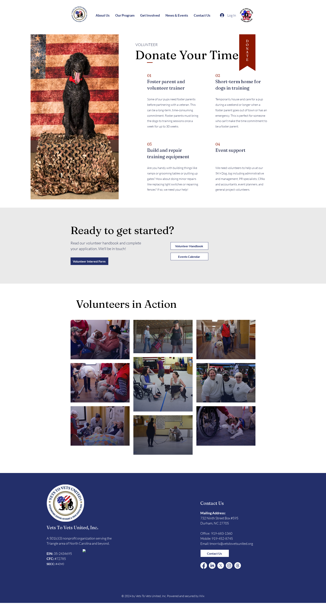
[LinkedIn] (212, 565)
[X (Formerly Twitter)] (220, 565)
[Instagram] (229, 565)
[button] (102, 15)
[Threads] (237, 565)
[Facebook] (203, 565)
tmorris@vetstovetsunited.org (231, 543)
